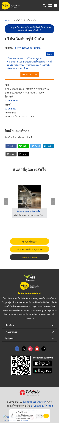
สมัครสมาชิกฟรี (29, 257)
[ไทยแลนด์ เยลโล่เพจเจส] (24, 348)
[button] (11, 146)
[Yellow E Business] (17, 348)
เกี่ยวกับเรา (10, 325)
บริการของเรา (11, 331)
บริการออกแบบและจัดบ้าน (28, 47)
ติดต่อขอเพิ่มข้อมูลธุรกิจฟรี (29, 249)
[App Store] (45, 363)
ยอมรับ (46, 416)
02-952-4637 (11, 108)
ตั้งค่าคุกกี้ (39, 416)
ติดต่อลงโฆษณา (29, 241)
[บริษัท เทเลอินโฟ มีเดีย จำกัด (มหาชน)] (29, 392)
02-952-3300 (11, 100)
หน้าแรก (9, 20)
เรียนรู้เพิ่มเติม (24, 420)
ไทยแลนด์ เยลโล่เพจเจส (29, 293)
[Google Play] (45, 370)
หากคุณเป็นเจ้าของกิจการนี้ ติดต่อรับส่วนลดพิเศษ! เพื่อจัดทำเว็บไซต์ (29, 28)
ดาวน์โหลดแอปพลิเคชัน (43, 357)
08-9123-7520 (29, 74)
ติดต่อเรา (9, 338)
